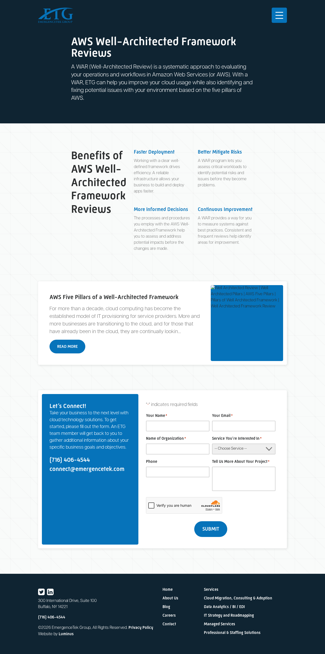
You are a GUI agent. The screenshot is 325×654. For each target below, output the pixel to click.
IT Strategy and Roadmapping (229, 615)
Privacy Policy (140, 627)
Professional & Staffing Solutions (232, 632)
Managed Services (219, 624)
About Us (170, 598)
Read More (67, 346)
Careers (169, 615)
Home (167, 589)
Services (211, 589)
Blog (166, 606)
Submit (210, 529)
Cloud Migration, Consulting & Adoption (238, 598)
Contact (169, 624)
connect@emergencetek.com (87, 468)
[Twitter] (41, 592)
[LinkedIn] (50, 592)
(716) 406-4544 (70, 459)
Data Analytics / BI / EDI (224, 606)
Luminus (66, 633)
